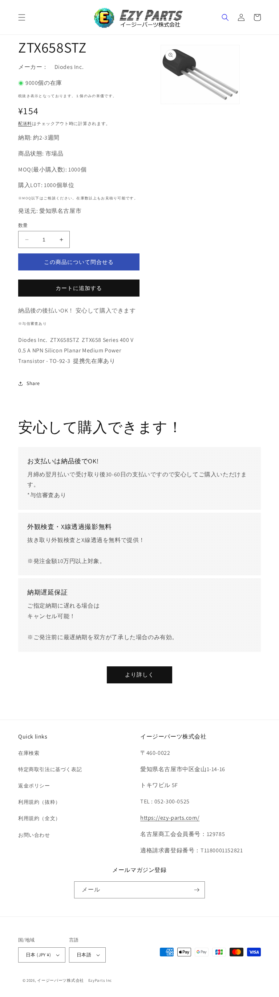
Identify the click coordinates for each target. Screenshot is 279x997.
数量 (23, 225)
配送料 (25, 123)
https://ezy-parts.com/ (169, 818)
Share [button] (33, 383)
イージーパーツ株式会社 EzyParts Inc (76, 980)
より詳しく (139, 674)
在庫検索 (28, 753)
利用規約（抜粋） (39, 802)
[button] (22, 17)
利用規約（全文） (39, 818)
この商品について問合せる (79, 261)
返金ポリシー (34, 785)
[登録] (197, 889)
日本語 (84, 955)
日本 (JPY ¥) (38, 955)
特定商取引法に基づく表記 (50, 769)
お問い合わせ (34, 835)
